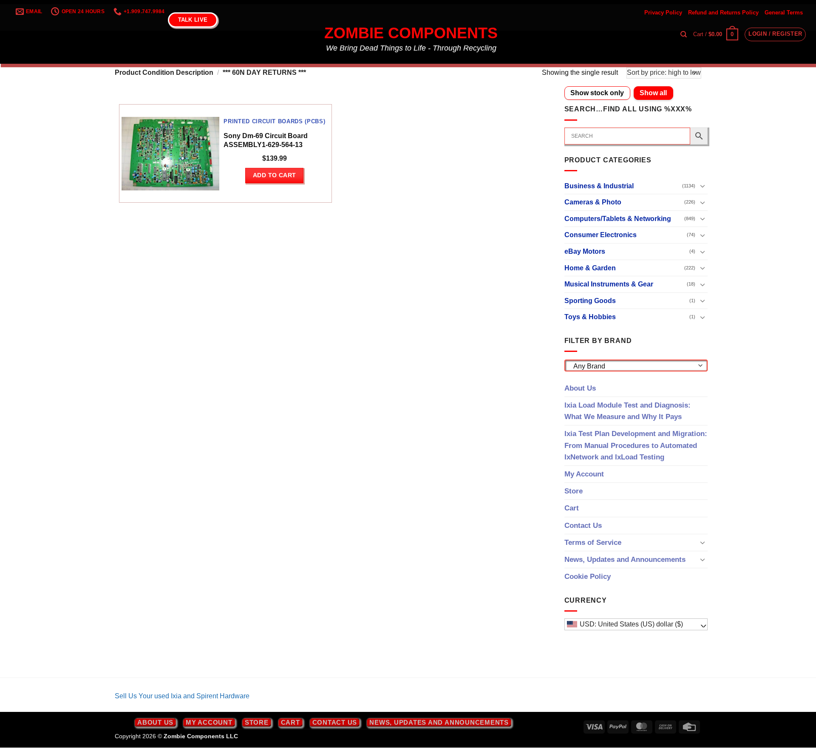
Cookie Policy (587, 576)
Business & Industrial (599, 186)
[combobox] (636, 365)
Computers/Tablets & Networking (617, 218)
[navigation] (636, 624)
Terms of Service (592, 542)
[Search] (683, 34)
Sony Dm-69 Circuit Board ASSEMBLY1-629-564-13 (266, 140)
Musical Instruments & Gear (608, 284)
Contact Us (583, 525)
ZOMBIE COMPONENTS (411, 33)
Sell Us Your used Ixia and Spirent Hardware (182, 696)
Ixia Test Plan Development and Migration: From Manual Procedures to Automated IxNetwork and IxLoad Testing (635, 445)
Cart (571, 508)
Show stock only (597, 92)
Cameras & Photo (592, 202)
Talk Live (192, 20)
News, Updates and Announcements (625, 559)
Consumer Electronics (600, 234)
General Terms (784, 12)
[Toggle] (702, 186)
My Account (584, 474)
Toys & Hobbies (590, 316)
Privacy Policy (663, 12)
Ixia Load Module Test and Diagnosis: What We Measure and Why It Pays (627, 411)
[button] (715, 34)
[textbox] (633, 366)
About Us (580, 388)
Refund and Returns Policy (723, 12)
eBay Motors (584, 251)
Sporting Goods (590, 300)
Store (573, 491)
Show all (653, 92)
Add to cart (274, 175)
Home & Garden (590, 268)
